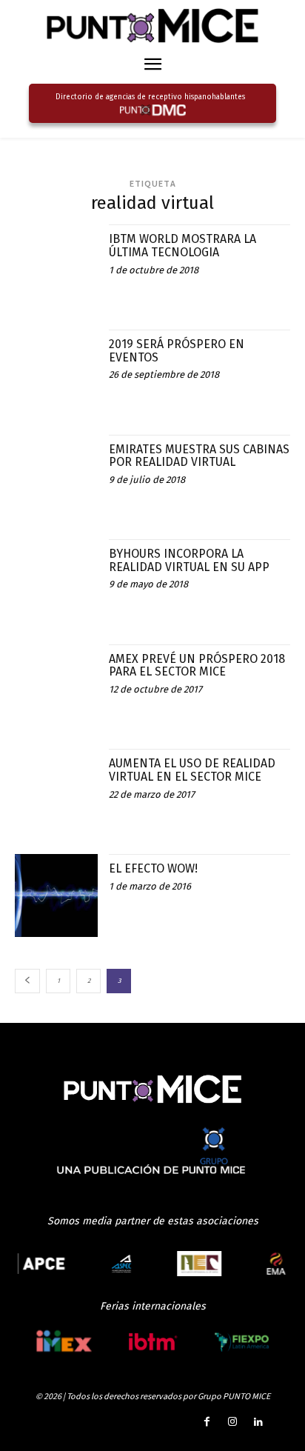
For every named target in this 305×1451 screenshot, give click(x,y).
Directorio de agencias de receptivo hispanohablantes (150, 97)
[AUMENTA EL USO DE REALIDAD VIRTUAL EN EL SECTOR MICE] (56, 790)
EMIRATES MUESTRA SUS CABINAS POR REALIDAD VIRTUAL (199, 456)
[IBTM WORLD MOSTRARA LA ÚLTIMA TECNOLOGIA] (56, 265)
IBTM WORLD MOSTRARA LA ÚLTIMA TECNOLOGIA (182, 245)
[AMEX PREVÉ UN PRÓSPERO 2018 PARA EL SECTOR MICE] (56, 685)
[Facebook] (206, 1422)
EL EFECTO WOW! (153, 868)
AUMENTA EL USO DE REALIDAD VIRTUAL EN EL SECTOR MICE (192, 770)
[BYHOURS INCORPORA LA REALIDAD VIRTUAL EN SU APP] (56, 580)
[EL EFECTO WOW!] (56, 895)
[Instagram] (233, 1422)
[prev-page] (27, 981)
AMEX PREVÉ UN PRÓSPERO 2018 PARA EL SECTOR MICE (197, 665)
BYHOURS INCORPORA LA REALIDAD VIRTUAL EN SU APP (189, 560)
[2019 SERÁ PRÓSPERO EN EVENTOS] (56, 371)
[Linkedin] (258, 1422)
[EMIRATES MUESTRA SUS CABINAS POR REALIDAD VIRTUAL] (56, 476)
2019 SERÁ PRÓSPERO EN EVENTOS (176, 350)
